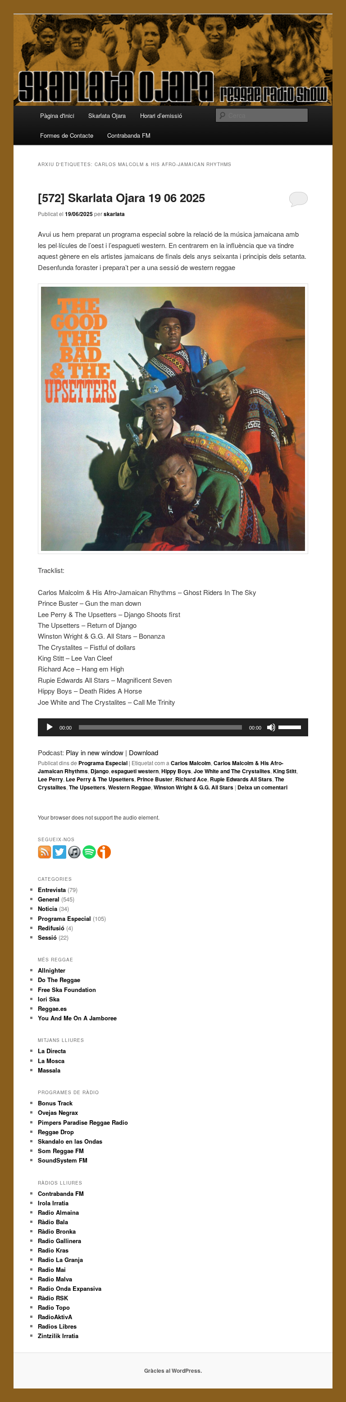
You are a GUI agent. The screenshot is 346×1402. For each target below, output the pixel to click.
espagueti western (135, 771)
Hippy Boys (176, 771)
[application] (173, 727)
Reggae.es (52, 1008)
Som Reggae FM (61, 1150)
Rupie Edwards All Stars (241, 779)
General (48, 899)
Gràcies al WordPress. (173, 1370)
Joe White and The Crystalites (232, 771)
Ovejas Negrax (58, 1112)
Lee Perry (50, 779)
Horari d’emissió (161, 115)
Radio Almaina (58, 1212)
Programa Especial (102, 763)
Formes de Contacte (66, 135)
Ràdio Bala (53, 1221)
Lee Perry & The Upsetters (100, 779)
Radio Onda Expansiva (69, 1288)
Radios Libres (57, 1326)
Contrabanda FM (128, 135)
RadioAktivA (55, 1316)
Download (143, 752)
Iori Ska (48, 999)
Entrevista (52, 889)
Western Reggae (129, 787)
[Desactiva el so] (271, 727)
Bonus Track (55, 1103)
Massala (49, 1070)
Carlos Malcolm (191, 763)
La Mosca (51, 1060)
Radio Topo (54, 1307)
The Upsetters (87, 787)
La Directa (52, 1050)
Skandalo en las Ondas (70, 1141)
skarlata (114, 214)
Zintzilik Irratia (58, 1335)
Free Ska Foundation (67, 989)
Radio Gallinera (59, 1240)
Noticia (47, 908)
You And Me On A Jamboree (77, 1018)
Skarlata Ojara (107, 115)
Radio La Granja (60, 1259)
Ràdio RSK (53, 1298)
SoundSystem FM (62, 1160)
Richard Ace (191, 779)
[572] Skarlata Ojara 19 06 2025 (121, 197)
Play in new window (94, 752)
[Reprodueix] (49, 727)
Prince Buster (155, 779)
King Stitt (284, 771)
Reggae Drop (56, 1131)
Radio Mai (52, 1269)
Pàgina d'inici (57, 115)
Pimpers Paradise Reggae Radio (83, 1122)
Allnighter (51, 970)
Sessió (47, 937)
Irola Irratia (53, 1203)
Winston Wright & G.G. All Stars (193, 787)
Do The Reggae (59, 979)
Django (100, 771)
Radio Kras (53, 1250)
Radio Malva (55, 1279)
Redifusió (51, 928)
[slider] (291, 726)
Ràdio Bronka (57, 1231)
